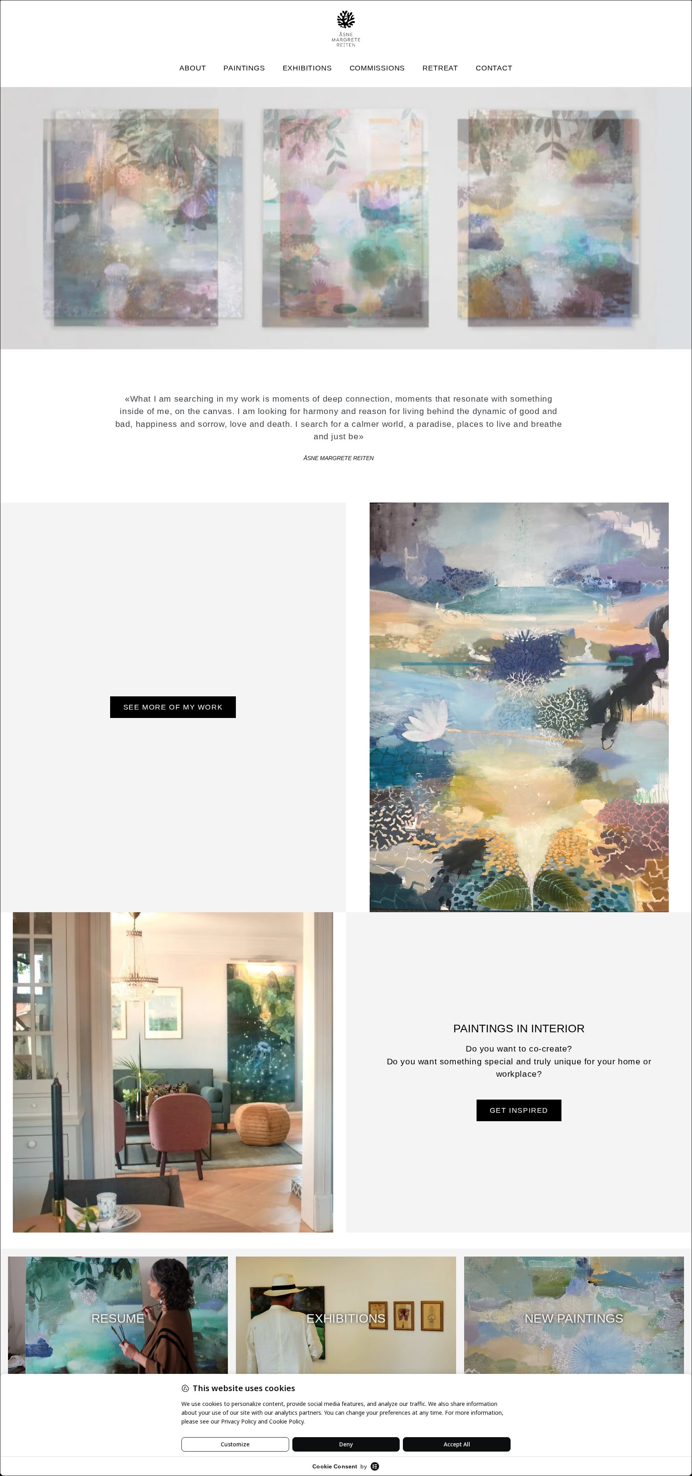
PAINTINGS (244, 68)
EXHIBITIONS (307, 68)
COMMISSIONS (377, 68)
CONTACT (494, 68)
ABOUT (192, 68)
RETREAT (440, 68)
